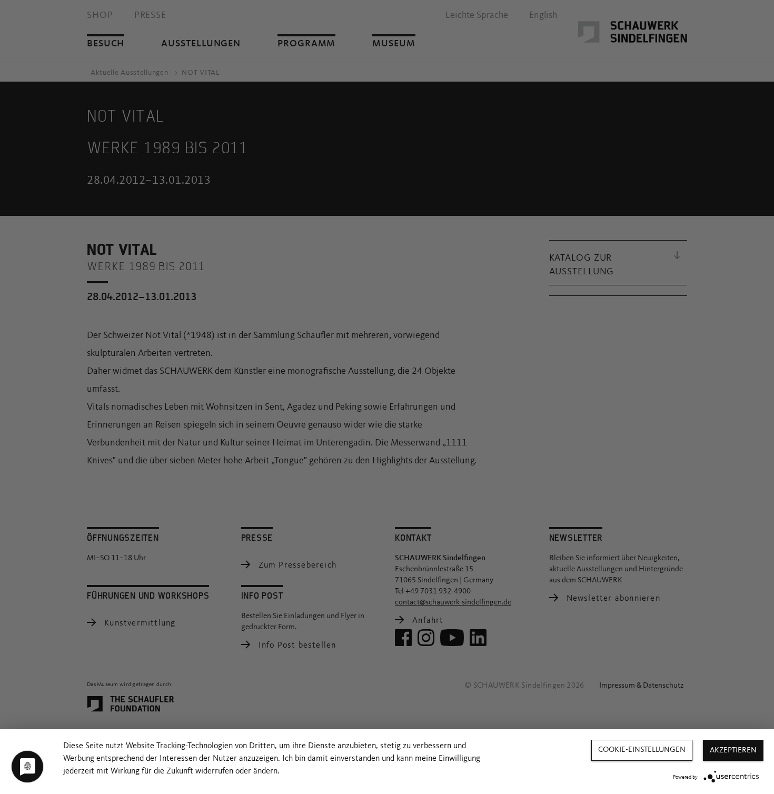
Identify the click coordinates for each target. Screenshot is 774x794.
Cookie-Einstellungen (642, 750)
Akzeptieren (733, 751)
